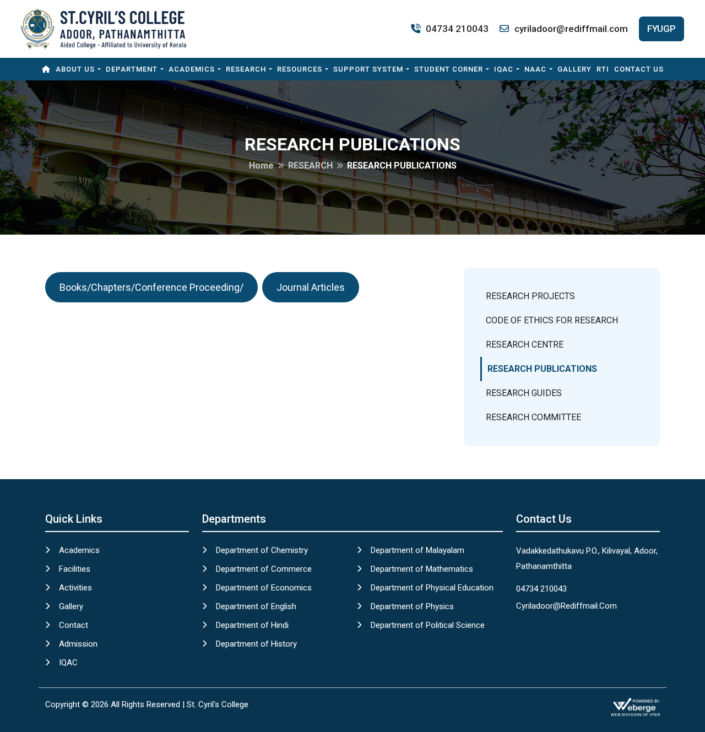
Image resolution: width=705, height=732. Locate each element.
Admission (78, 644)
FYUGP (661, 28)
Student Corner (448, 69)
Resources (299, 69)
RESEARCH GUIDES (524, 393)
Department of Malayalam (417, 550)
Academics (192, 69)
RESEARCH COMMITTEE (533, 417)
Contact (73, 625)
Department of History (256, 644)
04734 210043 (457, 28)
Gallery (574, 69)
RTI (602, 69)
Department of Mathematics (422, 569)
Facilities (74, 569)
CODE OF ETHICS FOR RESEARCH (552, 320)
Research (246, 69)
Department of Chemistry (262, 550)
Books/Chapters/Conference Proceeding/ (151, 287)
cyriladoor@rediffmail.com (571, 28)
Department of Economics (264, 588)
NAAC (535, 69)
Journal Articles (310, 287)
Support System (368, 69)
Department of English (256, 606)
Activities (75, 588)
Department (132, 69)
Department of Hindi (252, 625)
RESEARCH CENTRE (524, 344)
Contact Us (639, 69)
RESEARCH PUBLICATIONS (542, 369)
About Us (75, 69)
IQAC (503, 69)
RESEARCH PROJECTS (530, 296)
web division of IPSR (635, 714)
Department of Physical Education (432, 588)
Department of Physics (412, 606)
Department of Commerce (264, 569)
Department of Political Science (428, 625)
